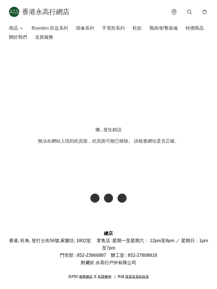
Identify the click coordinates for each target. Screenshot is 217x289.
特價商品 (195, 28)
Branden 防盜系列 (50, 28)
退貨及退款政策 (137, 277)
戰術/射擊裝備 (163, 28)
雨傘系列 (85, 28)
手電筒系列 (113, 28)
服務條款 (86, 277)
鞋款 (137, 28)
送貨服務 (44, 37)
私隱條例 (104, 277)
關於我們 (18, 37)
